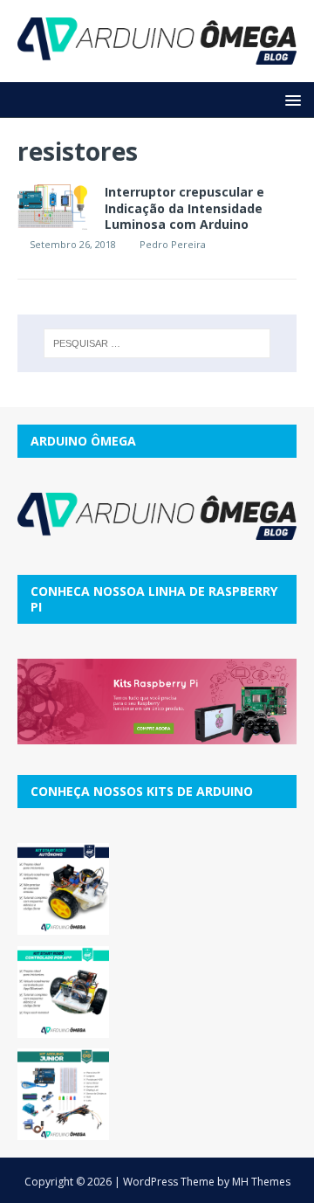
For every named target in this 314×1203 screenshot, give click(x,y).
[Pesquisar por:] (157, 343)
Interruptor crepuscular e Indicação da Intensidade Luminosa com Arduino (184, 207)
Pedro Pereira (173, 244)
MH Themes (261, 1181)
